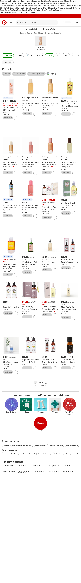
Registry (9, 12)
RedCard (15, 12)
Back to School (19, 1)
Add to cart (8, 118)
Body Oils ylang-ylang (56, 445)
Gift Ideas (19, 8)
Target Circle (22, 12)
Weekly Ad (34, 10)
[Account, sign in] (67, 22)
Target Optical (49, 8)
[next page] (46, 382)
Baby (45, 3)
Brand (66, 55)
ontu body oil (22, 465)
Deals (56, 8)
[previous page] (35, 382)
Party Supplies (11, 8)
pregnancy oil (67, 465)
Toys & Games (43, 6)
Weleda (24, 266)
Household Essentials (35, 3)
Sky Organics (7, 210)
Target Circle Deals (23, 10)
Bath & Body (38, 33)
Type (58, 55)
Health (12, 6)
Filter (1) (9, 55)
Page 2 (43, 385)
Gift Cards (26, 8)
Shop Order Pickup (44, 10)
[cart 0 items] (77, 22)
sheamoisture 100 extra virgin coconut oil (54, 467)
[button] (8, 98)
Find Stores (31, 12)
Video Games (66, 6)
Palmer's (64, 108)
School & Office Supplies (29, 6)
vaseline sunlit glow (9, 471)
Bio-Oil (5, 112)
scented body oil (68, 471)
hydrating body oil (53, 471)
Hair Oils (6, 445)
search (56, 23)
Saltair (24, 107)
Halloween (34, 1)
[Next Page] (77, 55)
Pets (8, 6)
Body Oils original (72, 445)
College (27, 1)
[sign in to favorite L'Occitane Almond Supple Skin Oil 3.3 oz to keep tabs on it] (74, 213)
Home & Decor (64, 1)
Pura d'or (64, 264)
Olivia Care (45, 264)
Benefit (49, 55)
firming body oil (64, 454)
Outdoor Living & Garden (13, 3)
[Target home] (4, 22)
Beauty (49, 3)
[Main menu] (11, 22)
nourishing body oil (46, 454)
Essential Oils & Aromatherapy (22, 445)
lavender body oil (29, 454)
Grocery (25, 3)
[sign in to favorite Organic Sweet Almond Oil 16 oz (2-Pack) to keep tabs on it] (35, 368)
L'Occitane (64, 207)
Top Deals (13, 10)
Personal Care (57, 3)
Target (22, 33)
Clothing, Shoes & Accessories (48, 1)
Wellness (17, 6)
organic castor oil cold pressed (23, 472)
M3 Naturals (45, 211)
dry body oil (36, 465)
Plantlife (63, 364)
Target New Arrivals (7, 1)
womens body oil (38, 471)
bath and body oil (11, 454)
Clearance (62, 8)
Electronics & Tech (54, 6)
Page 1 (37, 385)
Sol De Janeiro (7, 268)
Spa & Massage (40, 445)
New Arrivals (70, 8)
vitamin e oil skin (8, 465)
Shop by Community (37, 8)
